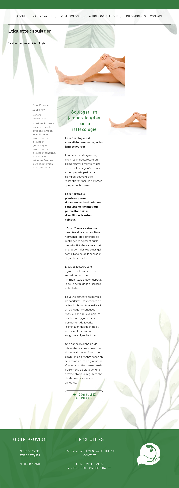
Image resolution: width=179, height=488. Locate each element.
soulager (45, 167)
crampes (47, 130)
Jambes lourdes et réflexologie (26, 43)
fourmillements (41, 134)
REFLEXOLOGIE (71, 16)
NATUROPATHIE (42, 16)
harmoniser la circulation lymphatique (40, 142)
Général (37, 114)
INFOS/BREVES (136, 16)
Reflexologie (40, 118)
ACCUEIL (22, 16)
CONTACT (156, 16)
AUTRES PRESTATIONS (103, 16)
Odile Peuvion (41, 105)
